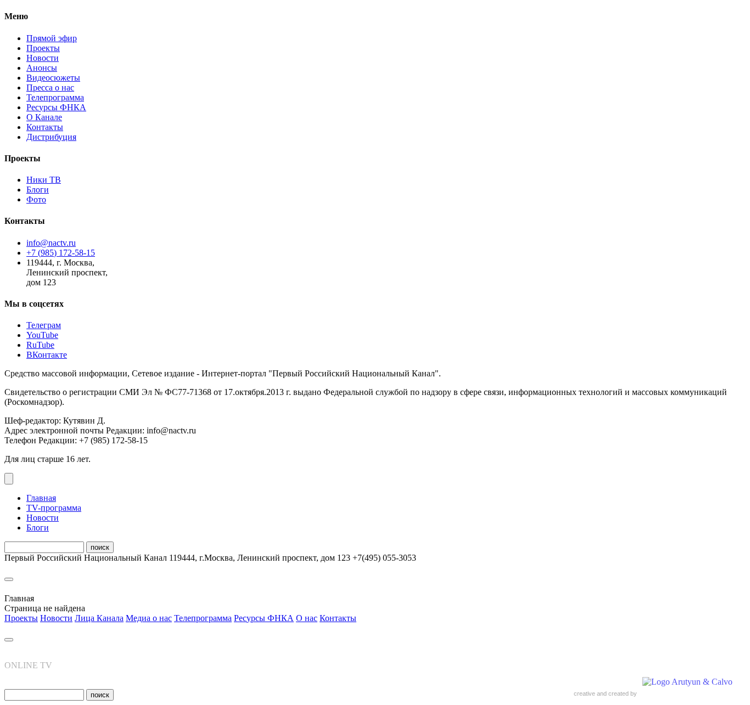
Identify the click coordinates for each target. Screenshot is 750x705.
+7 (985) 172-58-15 (60, 252)
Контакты (44, 127)
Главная (41, 498)
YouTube (42, 335)
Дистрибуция (51, 137)
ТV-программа (53, 507)
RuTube (40, 344)
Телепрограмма (55, 97)
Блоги (37, 189)
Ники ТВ (43, 179)
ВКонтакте (46, 354)
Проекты (43, 48)
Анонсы (41, 67)
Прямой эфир (51, 38)
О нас (306, 618)
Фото (36, 199)
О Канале (44, 117)
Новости (42, 58)
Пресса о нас (50, 87)
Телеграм (43, 325)
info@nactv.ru (51, 242)
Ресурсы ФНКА (56, 107)
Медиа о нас (149, 618)
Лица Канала (99, 618)
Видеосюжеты (53, 77)
